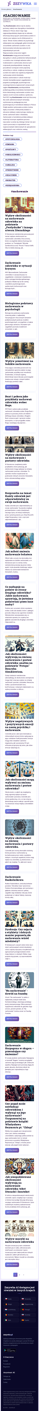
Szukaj (5, 1382)
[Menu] (35, 4)
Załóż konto (7, 1379)
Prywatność (6, 1364)
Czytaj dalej (12, 253)
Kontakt (5, 1361)
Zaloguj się (6, 1376)
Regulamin (6, 1367)
